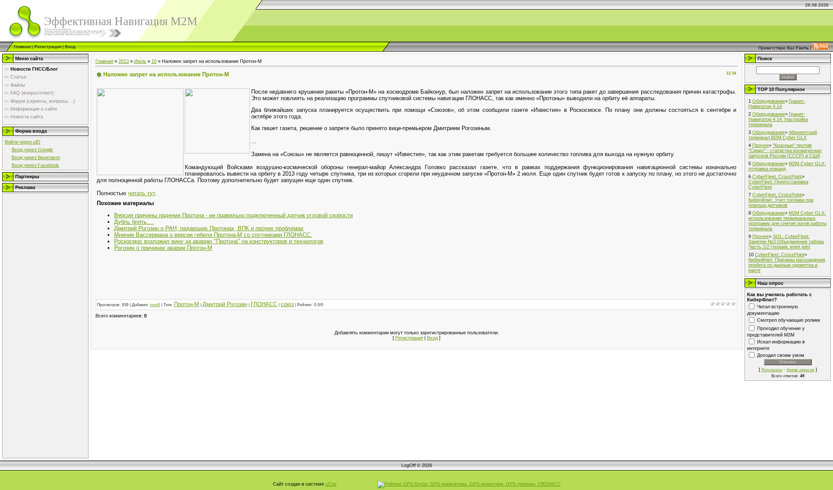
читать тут (141, 193)
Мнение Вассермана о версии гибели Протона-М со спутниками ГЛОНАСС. (213, 235)
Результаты (771, 370)
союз (287, 304)
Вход (70, 46)
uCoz (331, 484)
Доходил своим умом (780, 355)
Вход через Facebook (35, 165)
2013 (123, 61)
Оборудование (768, 101)
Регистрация (47, 46)
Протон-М (186, 304)
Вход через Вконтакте (36, 157)
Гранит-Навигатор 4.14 (776, 103)
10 (154, 61)
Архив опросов (800, 370)
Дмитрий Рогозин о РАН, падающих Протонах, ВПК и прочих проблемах (209, 228)
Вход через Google (32, 149)
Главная (22, 46)
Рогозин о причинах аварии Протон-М (163, 248)
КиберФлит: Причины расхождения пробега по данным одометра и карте (786, 265)
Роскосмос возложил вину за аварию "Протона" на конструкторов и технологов (218, 241)
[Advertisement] (39, 326)
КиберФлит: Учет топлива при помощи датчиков (780, 202)
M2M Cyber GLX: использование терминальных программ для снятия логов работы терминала (787, 220)
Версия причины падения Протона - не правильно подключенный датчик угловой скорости (233, 215)
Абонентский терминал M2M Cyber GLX (782, 135)
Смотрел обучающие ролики (788, 320)
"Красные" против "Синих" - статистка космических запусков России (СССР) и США (785, 150)
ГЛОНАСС (264, 304)
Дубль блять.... (134, 222)
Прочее (760, 145)
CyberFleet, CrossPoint (777, 176)
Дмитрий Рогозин (225, 304)
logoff (155, 305)
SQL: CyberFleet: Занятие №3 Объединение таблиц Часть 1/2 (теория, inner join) (786, 241)
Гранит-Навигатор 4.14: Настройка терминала (778, 119)
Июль (140, 61)
